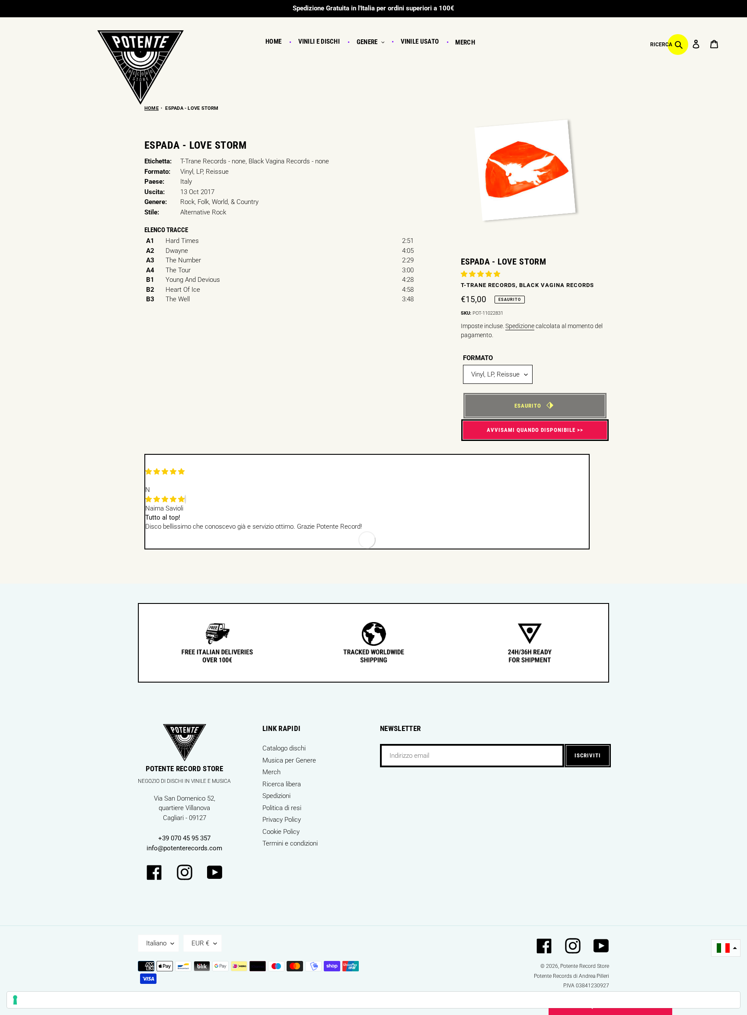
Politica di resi (281, 808)
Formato (478, 358)
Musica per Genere (289, 760)
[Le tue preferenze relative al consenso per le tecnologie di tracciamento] (373, 1000)
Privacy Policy (281, 819)
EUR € (200, 943)
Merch (271, 772)
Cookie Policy (281, 832)
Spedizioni (276, 796)
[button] (481, 274)
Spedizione (519, 325)
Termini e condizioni (290, 843)
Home (151, 108)
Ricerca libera (281, 784)
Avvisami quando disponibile (531, 430)
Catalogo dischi (284, 748)
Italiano (156, 943)
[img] (165, 499)
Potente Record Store (584, 966)
